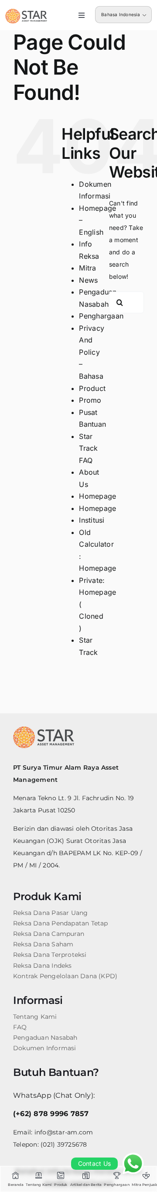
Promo (90, 400)
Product (92, 388)
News (88, 280)
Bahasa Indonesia (120, 14)
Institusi (91, 520)
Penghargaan (101, 316)
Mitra (87, 268)
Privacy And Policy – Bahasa (91, 352)
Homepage (97, 496)
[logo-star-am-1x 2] (26, 12)
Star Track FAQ (88, 448)
